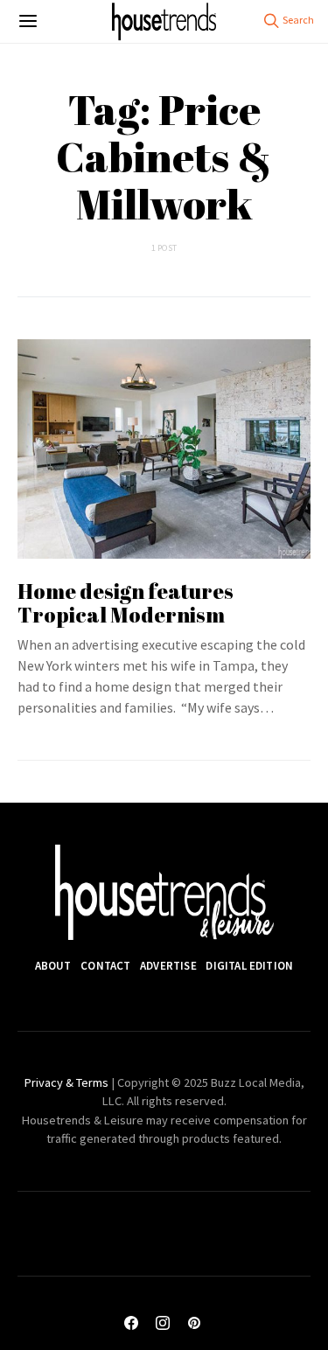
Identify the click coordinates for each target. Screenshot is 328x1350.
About (53, 965)
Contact (105, 965)
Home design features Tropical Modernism (125, 603)
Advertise (168, 965)
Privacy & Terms (66, 1082)
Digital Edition (249, 965)
